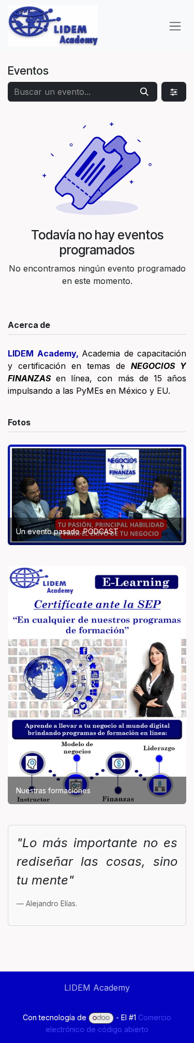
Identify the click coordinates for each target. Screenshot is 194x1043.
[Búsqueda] (144, 92)
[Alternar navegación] (175, 26)
